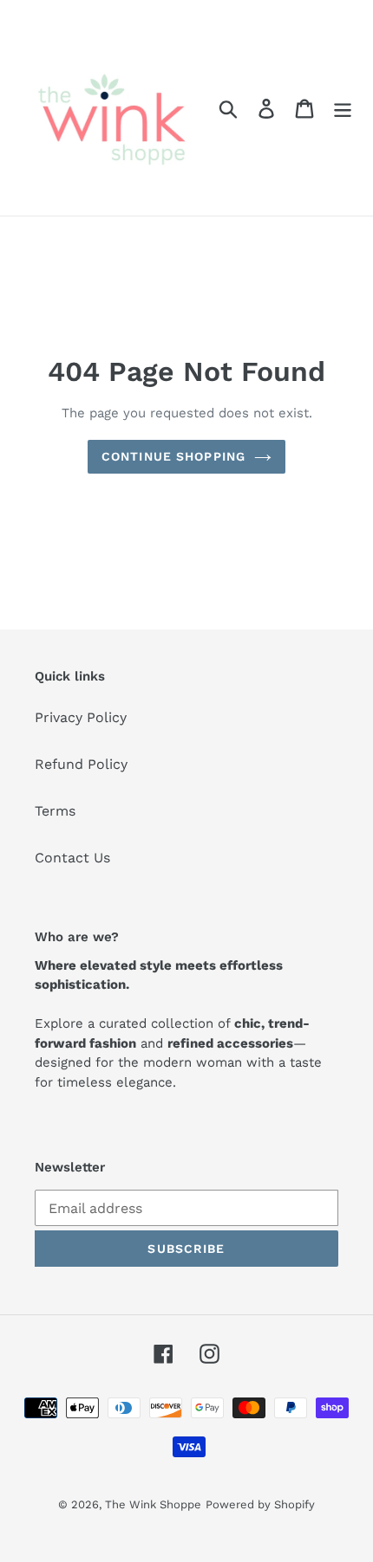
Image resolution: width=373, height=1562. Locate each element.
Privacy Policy (81, 717)
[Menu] (343, 107)
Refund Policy (81, 764)
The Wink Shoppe (153, 1504)
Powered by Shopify (260, 1504)
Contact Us (72, 857)
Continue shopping (173, 456)
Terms (55, 811)
